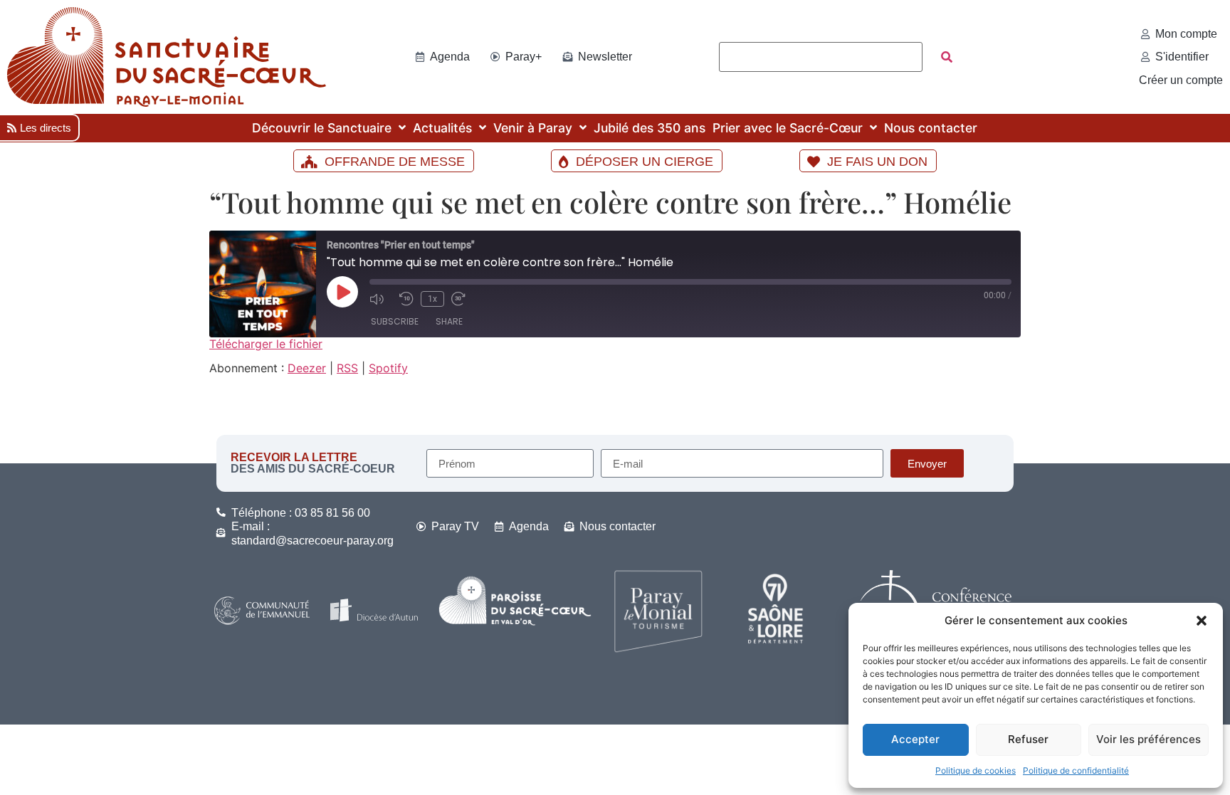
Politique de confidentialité (1076, 770)
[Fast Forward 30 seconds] (462, 299)
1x (432, 299)
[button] (1201, 621)
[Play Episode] (342, 291)
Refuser (1028, 739)
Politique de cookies (975, 770)
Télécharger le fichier (265, 344)
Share (449, 321)
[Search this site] (820, 57)
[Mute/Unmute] (380, 299)
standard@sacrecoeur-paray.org (312, 541)
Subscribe (395, 321)
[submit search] (947, 57)
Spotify (388, 368)
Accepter (915, 739)
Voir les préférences (1148, 739)
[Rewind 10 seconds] (406, 299)
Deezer (307, 368)
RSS (347, 368)
